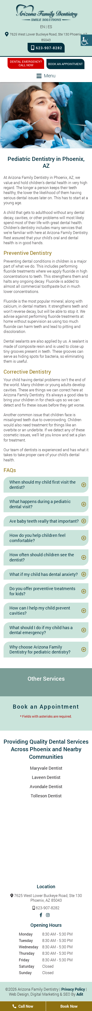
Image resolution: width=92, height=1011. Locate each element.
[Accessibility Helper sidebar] (86, 40)
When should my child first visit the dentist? (42, 484)
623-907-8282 (49, 47)
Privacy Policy (73, 989)
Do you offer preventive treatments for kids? (42, 591)
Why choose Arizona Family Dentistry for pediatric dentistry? (40, 649)
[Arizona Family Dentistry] (47, 13)
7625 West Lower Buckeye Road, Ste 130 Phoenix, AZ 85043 (48, 898)
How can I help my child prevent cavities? (39, 610)
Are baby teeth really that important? (44, 521)
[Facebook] (41, 915)
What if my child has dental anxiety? (43, 574)
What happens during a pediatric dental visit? (40, 504)
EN (42, 26)
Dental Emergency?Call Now (26, 63)
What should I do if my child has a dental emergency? (41, 630)
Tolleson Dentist (46, 796)
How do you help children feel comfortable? (37, 537)
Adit (79, 994)
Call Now (25, 1006)
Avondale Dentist (46, 786)
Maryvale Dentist (46, 768)
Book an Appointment (65, 64)
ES (50, 26)
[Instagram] (48, 915)
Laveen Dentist (46, 777)
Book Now (69, 1006)
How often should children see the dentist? (41, 557)
